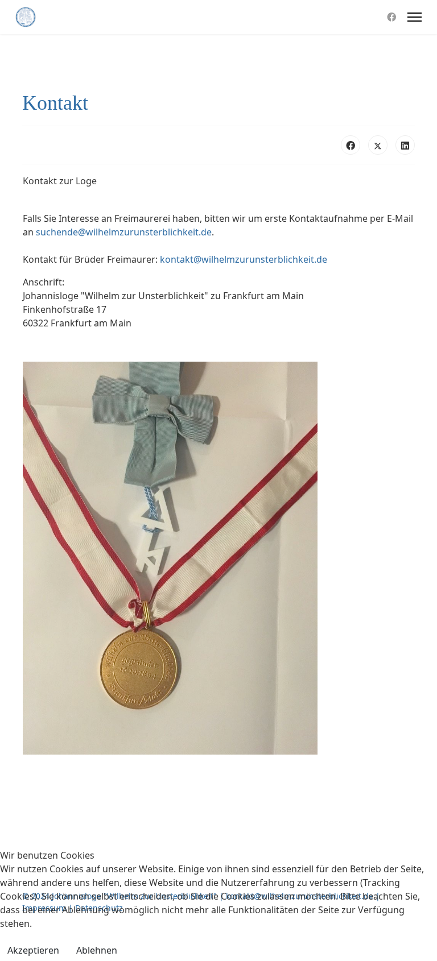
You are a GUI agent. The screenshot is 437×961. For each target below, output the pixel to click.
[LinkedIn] (405, 145)
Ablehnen (96, 950)
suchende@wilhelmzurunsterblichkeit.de (124, 232)
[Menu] (414, 17)
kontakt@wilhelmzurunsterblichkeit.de (243, 259)
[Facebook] (391, 17)
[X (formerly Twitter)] (377, 145)
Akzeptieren (33, 950)
